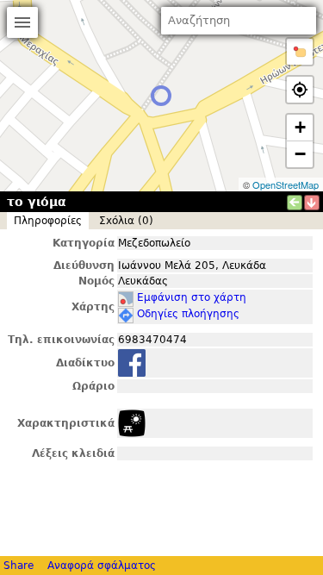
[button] (300, 52)
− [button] (300, 154)
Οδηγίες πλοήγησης (188, 314)
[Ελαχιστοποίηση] (312, 202)
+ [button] (300, 127)
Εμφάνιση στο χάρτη (191, 297)
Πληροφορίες (48, 221)
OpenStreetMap (285, 184)
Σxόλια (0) (126, 221)
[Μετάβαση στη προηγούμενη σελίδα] (294, 202)
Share (18, 565)
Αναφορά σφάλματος (101, 565)
